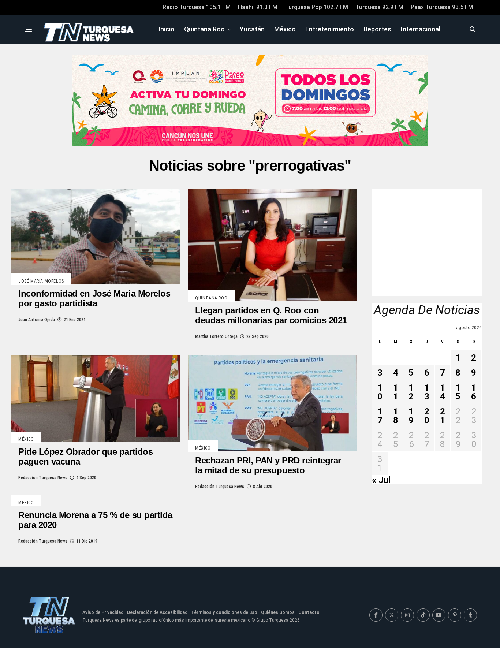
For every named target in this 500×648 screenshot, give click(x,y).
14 (442, 392)
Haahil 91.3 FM (257, 7)
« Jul (381, 480)
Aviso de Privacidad (102, 612)
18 (395, 415)
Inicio (166, 29)
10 (380, 392)
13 (426, 392)
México (285, 29)
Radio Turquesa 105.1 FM (197, 7)
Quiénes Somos (278, 612)
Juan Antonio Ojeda (36, 319)
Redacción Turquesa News (42, 477)
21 (442, 415)
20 (426, 415)
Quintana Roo (204, 29)
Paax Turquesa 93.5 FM (442, 7)
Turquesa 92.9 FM (379, 7)
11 (395, 392)
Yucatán (252, 29)
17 (380, 415)
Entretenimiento (329, 29)
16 (473, 392)
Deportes (377, 29)
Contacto (309, 612)
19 (411, 415)
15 (457, 392)
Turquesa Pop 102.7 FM (316, 7)
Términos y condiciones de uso (224, 612)
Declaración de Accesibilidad (157, 612)
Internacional (420, 29)
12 (411, 392)
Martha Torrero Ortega (216, 336)
